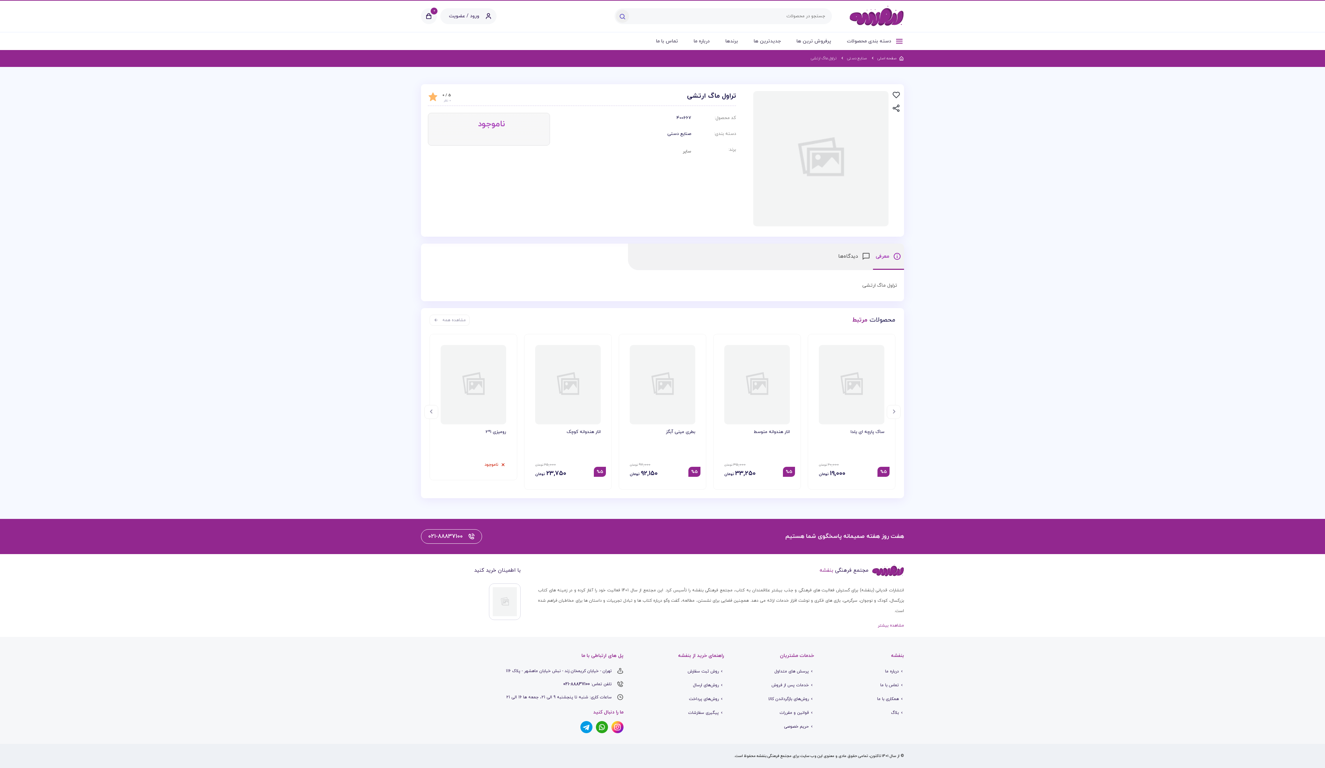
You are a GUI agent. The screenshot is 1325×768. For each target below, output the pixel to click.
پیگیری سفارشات (703, 713)
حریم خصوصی (796, 726)
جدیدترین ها (767, 41)
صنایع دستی (679, 134)
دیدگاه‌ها (849, 256)
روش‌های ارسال (706, 685)
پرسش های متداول (791, 671)
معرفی (883, 256)
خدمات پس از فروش (790, 685)
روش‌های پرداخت (704, 699)
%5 (883, 472)
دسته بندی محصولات (870, 41)
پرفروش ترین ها (813, 41)
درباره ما (702, 41)
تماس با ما (667, 41)
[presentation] (894, 412)
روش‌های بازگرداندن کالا (788, 699)
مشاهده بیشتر (891, 625)
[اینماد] (505, 601)
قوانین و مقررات (794, 713)
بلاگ (895, 713)
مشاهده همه (454, 320)
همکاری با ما (888, 699)
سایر (687, 151)
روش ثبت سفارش (703, 671)
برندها (731, 41)
